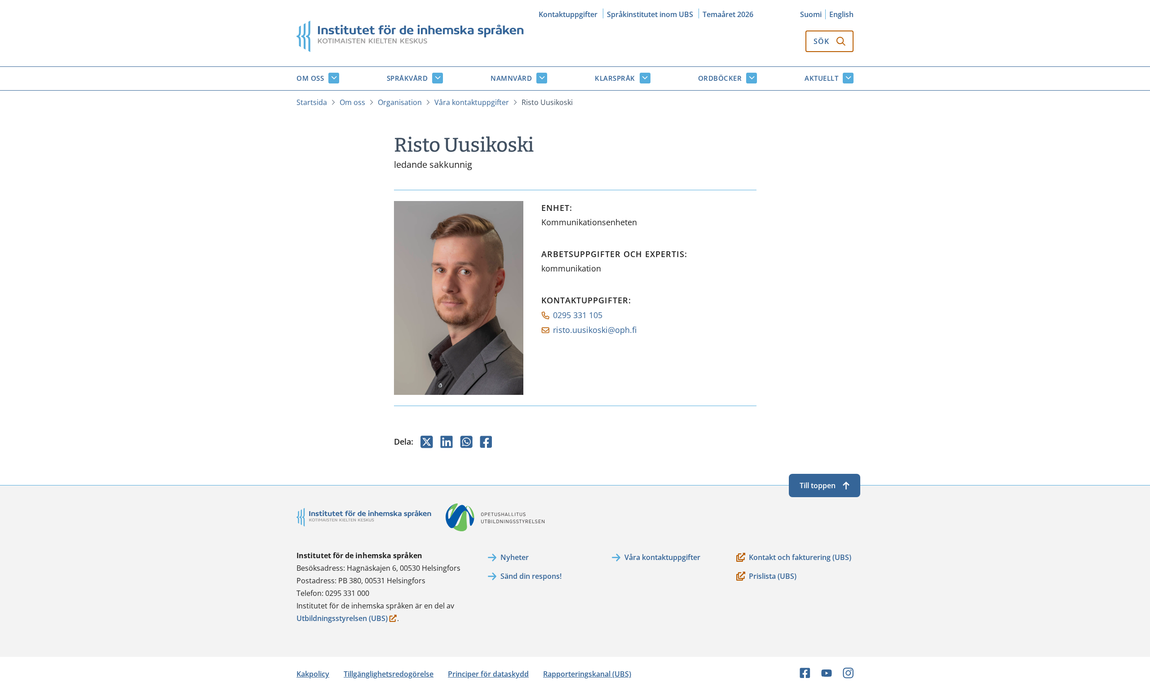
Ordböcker (720, 78)
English (841, 14)
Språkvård (407, 78)
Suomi (811, 14)
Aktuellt (821, 78)
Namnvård (511, 78)
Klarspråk (615, 78)
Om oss (310, 78)
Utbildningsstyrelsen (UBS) (342, 619)
